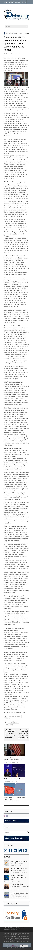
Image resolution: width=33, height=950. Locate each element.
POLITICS (7, 719)
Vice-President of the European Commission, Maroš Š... (20, 886)
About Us (11, 2)
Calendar (17, 2)
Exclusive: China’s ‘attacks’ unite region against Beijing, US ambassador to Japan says (14, 759)
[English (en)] (4, 816)
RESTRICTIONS (9, 725)
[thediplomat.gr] (16, 19)
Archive (24, 2)
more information (14, 945)
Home (5, 2)
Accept (24, 945)
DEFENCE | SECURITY (15, 716)
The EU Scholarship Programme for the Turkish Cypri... (18, 877)
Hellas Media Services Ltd (10, 929)
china (10, 722)
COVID (16, 722)
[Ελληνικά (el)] (7, 816)
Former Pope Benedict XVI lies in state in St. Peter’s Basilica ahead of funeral (23, 735)
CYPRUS (7, 857)
